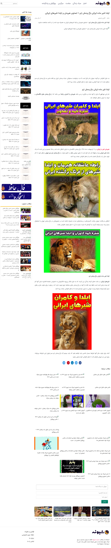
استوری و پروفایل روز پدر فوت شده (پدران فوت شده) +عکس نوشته (72, 477)
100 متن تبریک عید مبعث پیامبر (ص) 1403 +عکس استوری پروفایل (99, 475)
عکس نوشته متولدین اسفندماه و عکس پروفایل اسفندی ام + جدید (72, 452)
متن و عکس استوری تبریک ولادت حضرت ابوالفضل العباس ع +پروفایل (48, 454)
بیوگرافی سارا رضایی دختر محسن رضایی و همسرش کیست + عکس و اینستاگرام (10, 275)
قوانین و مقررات (29, 532)
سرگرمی (60, 3)
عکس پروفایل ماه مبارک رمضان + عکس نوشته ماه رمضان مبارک (47, 410)
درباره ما (31, 538)
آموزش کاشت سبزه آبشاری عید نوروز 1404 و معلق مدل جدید (73, 412)
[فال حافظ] (16, 191)
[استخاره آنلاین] (16, 199)
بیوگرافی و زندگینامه (49, 3)
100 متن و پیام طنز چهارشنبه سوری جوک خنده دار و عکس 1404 (47, 388)
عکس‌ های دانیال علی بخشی (102, 387)
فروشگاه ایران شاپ (14, 31)
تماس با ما (30, 541)
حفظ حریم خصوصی (28, 535)
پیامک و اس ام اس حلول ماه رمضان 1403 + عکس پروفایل (47, 431)
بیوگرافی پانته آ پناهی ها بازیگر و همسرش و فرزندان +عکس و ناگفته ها (10, 268)
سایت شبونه (95, 540)
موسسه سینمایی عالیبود (13, 96)
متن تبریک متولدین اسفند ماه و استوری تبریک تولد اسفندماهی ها (98, 452)
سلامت (68, 3)
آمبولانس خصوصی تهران (13, 38)
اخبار (84, 3)
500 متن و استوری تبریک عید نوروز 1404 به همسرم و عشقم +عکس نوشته (73, 388)
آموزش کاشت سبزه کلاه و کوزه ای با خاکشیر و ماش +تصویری (98, 412)
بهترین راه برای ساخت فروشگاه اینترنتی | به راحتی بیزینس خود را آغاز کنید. (11, 55)
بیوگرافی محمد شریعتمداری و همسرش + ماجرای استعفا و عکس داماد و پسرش (11, 261)
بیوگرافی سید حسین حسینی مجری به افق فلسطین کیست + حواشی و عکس (10, 239)
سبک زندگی (77, 3)
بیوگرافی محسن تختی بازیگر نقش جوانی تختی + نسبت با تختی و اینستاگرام (11, 210)
